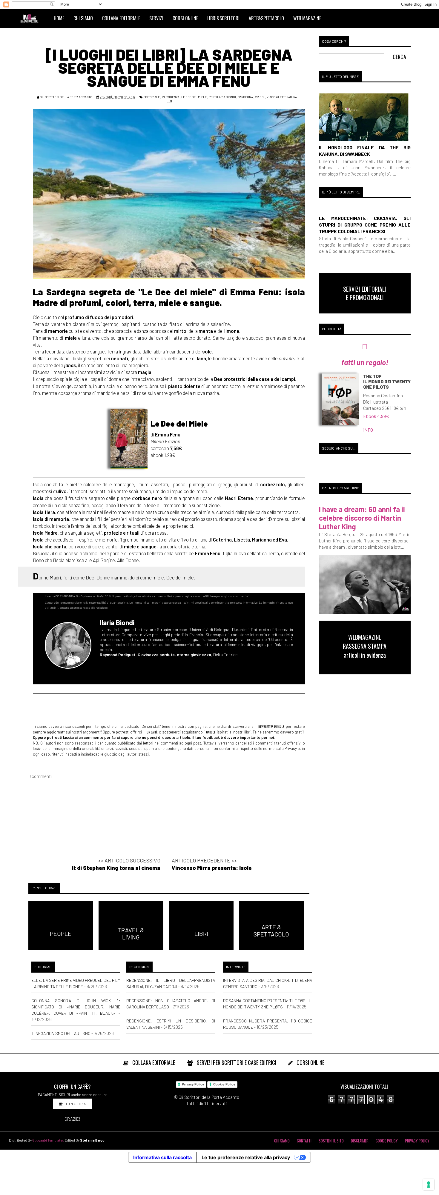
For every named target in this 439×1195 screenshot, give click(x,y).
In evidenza (170, 97)
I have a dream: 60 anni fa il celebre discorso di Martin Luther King (362, 518)
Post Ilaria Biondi (222, 97)
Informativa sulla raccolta (162, 1157)
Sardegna (245, 97)
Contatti (304, 1141)
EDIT (170, 101)
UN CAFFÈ (151, 732)
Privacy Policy (193, 1084)
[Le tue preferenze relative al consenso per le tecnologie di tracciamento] (428, 1184)
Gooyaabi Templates (48, 1140)
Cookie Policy (224, 1084)
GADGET (210, 732)
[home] (32, 18)
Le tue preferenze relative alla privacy (246, 1157)
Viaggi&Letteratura (282, 97)
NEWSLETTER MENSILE (271, 726)
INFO (368, 430)
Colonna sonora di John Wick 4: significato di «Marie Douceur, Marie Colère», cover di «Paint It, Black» (75, 1007)
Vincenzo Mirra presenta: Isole (212, 868)
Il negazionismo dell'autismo (60, 1033)
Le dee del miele (194, 97)
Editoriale (151, 97)
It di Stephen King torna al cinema (116, 868)
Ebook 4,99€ (376, 416)
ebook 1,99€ (163, 455)
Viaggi (260, 97)
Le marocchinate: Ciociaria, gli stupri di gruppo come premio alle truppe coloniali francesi (365, 224)
